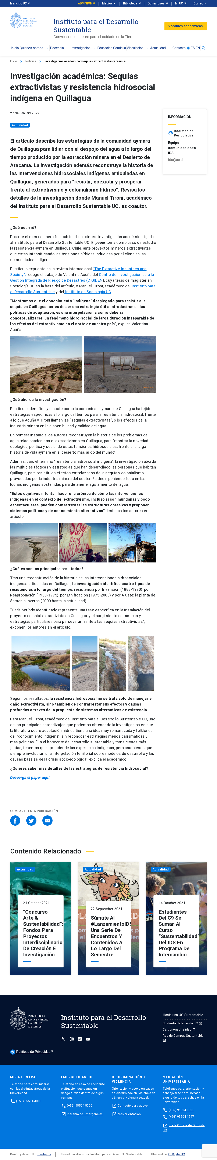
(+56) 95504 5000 (79, 1105)
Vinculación (138, 48)
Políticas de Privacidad (30, 1052)
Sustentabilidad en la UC (182, 1023)
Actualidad (161, 48)
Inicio (15, 48)
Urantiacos (44, 1154)
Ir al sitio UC (18, 3)
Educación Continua (111, 48)
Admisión (85, 3)
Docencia (60, 48)
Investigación (83, 48)
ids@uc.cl (175, 160)
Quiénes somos (34, 48)
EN (198, 48)
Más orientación (129, 1114)
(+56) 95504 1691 (181, 1110)
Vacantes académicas (185, 26)
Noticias (30, 61)
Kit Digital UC (176, 1154)
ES (193, 48)
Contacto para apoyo (133, 1105)
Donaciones (156, 3)
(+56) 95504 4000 (29, 1101)
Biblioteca (130, 3)
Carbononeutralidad (179, 1029)
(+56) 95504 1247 (181, 1116)
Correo (200, 3)
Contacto (179, 48)
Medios (109, 3)
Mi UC (179, 3)
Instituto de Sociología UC (87, 292)
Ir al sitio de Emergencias (85, 1114)
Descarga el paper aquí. (30, 777)
